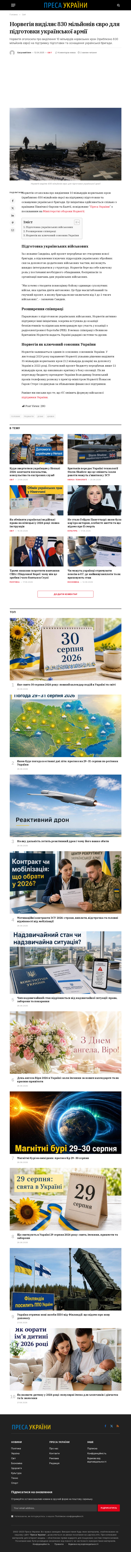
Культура (72, 531)
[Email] (13, 230)
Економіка (73, 582)
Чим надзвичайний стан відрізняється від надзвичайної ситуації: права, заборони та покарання (67, 999)
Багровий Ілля (24, 52)
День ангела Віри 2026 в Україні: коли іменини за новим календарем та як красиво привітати (68, 1079)
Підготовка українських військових (49, 227)
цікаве (50, 416)
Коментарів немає (67, 52)
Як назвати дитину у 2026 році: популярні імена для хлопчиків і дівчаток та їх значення (67, 1396)
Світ (49, 53)
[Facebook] (13, 201)
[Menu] (13, 5)
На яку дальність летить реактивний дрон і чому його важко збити (63, 841)
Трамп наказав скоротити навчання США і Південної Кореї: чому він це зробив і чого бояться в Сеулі (34, 574)
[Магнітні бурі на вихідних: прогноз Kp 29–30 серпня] (65, 1122)
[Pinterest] (13, 223)
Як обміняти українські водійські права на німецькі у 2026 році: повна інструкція (34, 523)
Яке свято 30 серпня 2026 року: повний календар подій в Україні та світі (66, 684)
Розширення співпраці (41, 231)
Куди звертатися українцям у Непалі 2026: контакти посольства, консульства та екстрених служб (35, 472)
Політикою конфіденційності (69, 1516)
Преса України (100, 206)
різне (40, 416)
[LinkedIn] (13, 215)
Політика (14, 582)
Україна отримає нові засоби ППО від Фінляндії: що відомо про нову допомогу (63, 1316)
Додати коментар (65, 594)
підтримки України (35, 397)
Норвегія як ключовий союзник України (52, 235)
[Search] (118, 5)
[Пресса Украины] (65, 5)
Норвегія (29, 416)
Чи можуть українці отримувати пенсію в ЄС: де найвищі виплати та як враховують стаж (94, 574)
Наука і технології (77, 480)
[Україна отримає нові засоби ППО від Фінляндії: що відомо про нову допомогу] (65, 1279)
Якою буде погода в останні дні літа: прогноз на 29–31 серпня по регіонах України (67, 763)
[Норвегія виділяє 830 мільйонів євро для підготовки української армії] (65, 144)
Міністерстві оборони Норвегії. (64, 211)
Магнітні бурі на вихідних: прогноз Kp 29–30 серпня (53, 1158)
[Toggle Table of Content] (75, 222)
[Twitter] (13, 208)
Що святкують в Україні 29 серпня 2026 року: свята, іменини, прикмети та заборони (67, 1236)
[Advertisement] (65, 79)
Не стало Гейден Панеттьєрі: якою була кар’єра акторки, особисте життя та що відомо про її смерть (94, 523)
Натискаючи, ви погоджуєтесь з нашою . (49, 1516)
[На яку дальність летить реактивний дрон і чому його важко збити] (65, 806)
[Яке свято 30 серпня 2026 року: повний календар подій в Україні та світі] (65, 649)
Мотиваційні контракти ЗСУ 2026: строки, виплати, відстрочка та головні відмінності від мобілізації (67, 919)
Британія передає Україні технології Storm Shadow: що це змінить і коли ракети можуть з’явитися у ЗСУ (93, 472)
